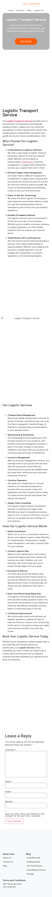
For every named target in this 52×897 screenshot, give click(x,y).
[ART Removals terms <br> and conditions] (26, 885)
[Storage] (37, 874)
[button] (5, 723)
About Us (20, 10)
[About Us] (14, 857)
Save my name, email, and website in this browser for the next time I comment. (24, 815)
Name (8, 781)
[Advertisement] (26, 78)
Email (8, 792)
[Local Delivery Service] (37, 870)
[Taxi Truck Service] (37, 865)
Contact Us (39, 10)
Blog (29, 10)
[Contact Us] (14, 861)
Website (9, 802)
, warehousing (27, 162)
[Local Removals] (37, 857)
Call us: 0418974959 (31, 4)
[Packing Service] (37, 861)
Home (11, 10)
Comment (10, 750)
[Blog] (14, 865)
